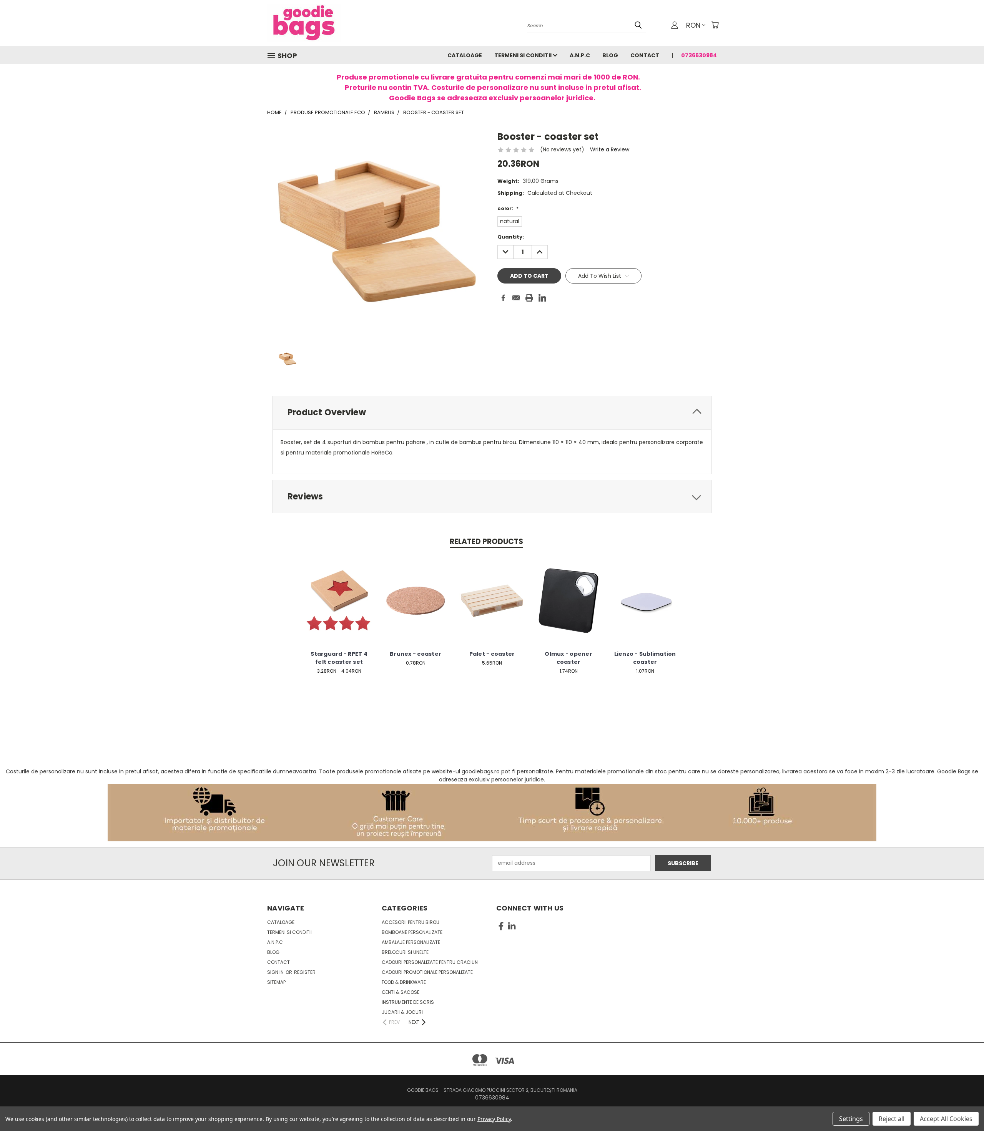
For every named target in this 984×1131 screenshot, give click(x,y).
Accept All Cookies (946, 1118)
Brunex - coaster (415, 654)
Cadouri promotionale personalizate (427, 972)
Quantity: (510, 236)
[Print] (529, 298)
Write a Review (609, 149)
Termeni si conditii (523, 55)
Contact (644, 55)
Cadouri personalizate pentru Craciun (430, 962)
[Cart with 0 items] (715, 25)
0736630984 (699, 55)
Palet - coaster (492, 654)
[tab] (492, 412)
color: (508, 208)
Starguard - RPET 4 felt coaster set (339, 658)
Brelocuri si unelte (405, 952)
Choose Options (339, 606)
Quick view (339, 592)
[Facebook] (503, 298)
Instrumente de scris (408, 1002)
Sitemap (276, 982)
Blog (610, 55)
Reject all (891, 1118)
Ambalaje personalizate (411, 942)
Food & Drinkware (404, 982)
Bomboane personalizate (412, 932)
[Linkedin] (542, 298)
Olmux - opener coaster (568, 658)
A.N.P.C (580, 55)
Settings (851, 1118)
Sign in (276, 972)
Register (305, 972)
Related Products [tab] (486, 541)
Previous (963, 1107)
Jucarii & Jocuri (402, 1012)
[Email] (516, 298)
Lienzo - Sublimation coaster (645, 658)
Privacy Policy (494, 1119)
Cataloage (464, 55)
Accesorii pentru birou (410, 922)
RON (693, 25)
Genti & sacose (400, 992)
